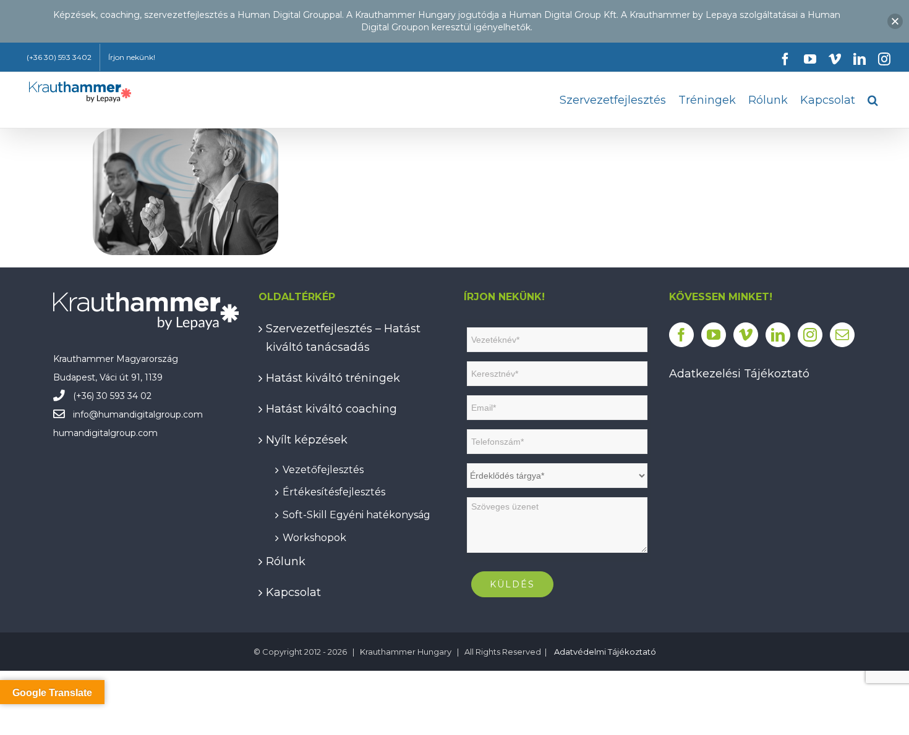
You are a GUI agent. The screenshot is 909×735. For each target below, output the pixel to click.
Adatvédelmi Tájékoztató (605, 652)
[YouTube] (713, 334)
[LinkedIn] (778, 334)
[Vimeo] (745, 334)
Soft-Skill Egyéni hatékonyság (356, 513)
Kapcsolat (293, 592)
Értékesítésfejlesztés (334, 490)
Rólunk (285, 561)
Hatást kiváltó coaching (331, 409)
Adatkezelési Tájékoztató (739, 373)
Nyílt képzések (307, 440)
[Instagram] (810, 334)
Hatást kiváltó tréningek (333, 378)
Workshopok (314, 536)
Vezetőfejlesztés (323, 468)
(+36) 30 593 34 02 (112, 395)
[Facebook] (681, 334)
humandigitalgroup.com (150, 414)
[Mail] (842, 334)
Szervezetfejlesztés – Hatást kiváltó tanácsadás (343, 338)
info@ (85, 414)
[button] (873, 100)
